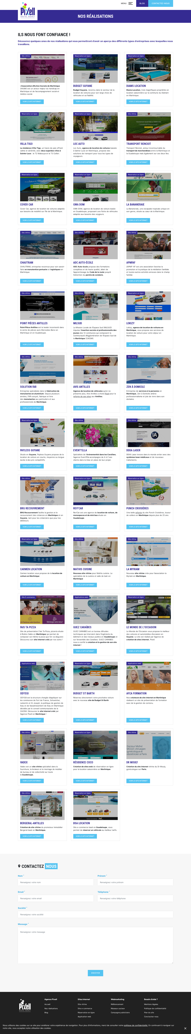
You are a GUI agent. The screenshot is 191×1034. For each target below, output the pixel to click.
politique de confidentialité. (136, 1025)
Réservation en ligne (86, 1012)
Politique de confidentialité (155, 1008)
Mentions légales (151, 1004)
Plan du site (149, 1012)
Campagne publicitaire (120, 1012)
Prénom (102, 876)
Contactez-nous (161, 3)
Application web (84, 1017)
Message (23, 924)
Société (22, 908)
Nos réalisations (51, 1008)
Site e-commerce (85, 1008)
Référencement (117, 1004)
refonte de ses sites (82, 396)
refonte (138, 512)
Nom (21, 876)
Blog (142, 3)
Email (21, 892)
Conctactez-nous (151, 1017)
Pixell (107, 394)
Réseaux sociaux (118, 1008)
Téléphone (104, 892)
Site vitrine (82, 1004)
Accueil (47, 1004)
